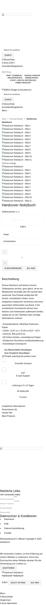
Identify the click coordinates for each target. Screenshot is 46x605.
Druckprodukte (17, 119)
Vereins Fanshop (9, 503)
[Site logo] (16, 27)
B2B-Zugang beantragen (13, 7)
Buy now (31, 268)
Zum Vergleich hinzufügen (17, 353)
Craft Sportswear (8, 498)
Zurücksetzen (9, 241)
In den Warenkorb (12, 268)
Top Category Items (10, 495)
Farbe (6, 234)
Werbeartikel (5, 512)
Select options (18, 583)
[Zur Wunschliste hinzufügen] (12, 588)
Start (4, 119)
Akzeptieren (8, 568)
